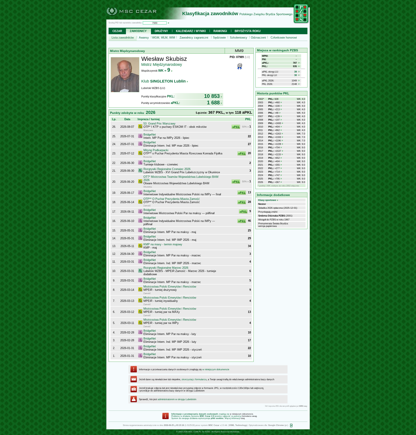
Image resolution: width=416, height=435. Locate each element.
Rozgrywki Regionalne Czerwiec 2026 (166, 169)
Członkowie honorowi (284, 37)
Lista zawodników (123, 37)
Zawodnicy (138, 31)
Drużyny (161, 31)
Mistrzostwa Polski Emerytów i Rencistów (169, 286)
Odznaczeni (258, 37)
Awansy (144, 37)
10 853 (212, 96)
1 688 (213, 102)
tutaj (243, 418)
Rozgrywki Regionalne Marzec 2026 (165, 267)
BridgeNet (149, 134)
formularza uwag (249, 416)
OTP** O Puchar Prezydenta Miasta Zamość (171, 199)
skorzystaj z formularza (194, 379)
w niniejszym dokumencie (215, 369)
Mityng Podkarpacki (155, 150)
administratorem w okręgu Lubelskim (177, 399)
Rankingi (220, 31)
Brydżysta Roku (247, 31)
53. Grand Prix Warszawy (159, 123)
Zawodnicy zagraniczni (194, 37)
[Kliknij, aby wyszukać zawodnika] (168, 23)
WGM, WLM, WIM (163, 37)
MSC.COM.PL (194, 432)
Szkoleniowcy (238, 37)
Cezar (117, 31)
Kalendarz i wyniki (191, 31)
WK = (164, 70)
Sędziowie (219, 37)
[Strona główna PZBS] (301, 23)
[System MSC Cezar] (138, 18)
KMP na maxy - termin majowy (162, 244)
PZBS (207, 432)
